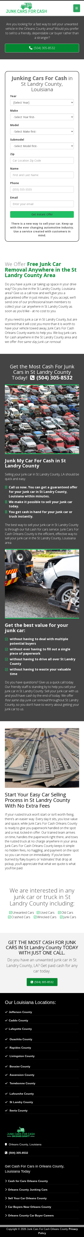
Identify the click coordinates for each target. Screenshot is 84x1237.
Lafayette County (20, 1028)
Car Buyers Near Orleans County (29, 1206)
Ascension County (22, 1074)
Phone (14, 183)
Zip (12, 154)
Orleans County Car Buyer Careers (31, 1215)
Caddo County (18, 1020)
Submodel (17, 139)
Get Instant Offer (42, 214)
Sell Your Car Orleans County (27, 1198)
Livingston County (22, 1056)
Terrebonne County (22, 1083)
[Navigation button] (76, 8)
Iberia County (19, 1110)
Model (14, 125)
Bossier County (20, 1066)
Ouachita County (21, 1039)
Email (14, 197)
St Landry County (21, 1102)
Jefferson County (20, 1012)
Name (14, 168)
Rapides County (20, 1047)
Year (13, 96)
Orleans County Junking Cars (27, 1189)
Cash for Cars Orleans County (28, 1181)
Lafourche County (22, 1093)
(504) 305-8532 (54, 377)
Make (14, 110)
